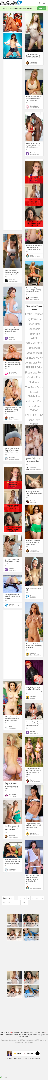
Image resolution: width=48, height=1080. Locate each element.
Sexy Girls (33, 597)
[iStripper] (12, 45)
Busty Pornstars (14, 374)
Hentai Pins (19, 1042)
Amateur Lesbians (35, 469)
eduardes (33, 467)
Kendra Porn (34, 377)
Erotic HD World (34, 335)
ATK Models (12, 794)
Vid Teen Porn (34, 401)
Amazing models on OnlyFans (18, 459)
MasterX (32, 501)
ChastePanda (34, 106)
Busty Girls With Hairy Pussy (38, 655)
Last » (24, 902)
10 (42, 898)
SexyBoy (11, 417)
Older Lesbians (13, 837)
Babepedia (34, 329)
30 (9, 902)
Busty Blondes (34, 108)
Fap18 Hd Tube (34, 415)
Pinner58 (32, 153)
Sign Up (42, 8)
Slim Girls (33, 502)
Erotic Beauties (34, 314)
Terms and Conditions (8, 1040)
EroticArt (32, 596)
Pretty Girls (33, 64)
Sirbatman (33, 653)
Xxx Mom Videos (34, 408)
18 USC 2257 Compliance (26, 1040)
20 (4, 902)
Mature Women (13, 281)
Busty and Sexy (34, 552)
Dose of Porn (34, 352)
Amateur (32, 698)
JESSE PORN (34, 367)
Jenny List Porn (34, 362)
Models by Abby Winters (37, 257)
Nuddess (34, 382)
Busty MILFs (12, 339)
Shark (10, 726)
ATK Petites (12, 796)
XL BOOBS (12, 372)
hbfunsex (12, 280)
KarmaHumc (12, 458)
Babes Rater (34, 324)
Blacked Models (34, 154)
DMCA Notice (42, 1040)
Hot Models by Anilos (36, 888)
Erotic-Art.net (22, 1058)
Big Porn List (34, 319)
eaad (31, 255)
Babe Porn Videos (34, 422)
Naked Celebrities (34, 394)
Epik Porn (34, 347)
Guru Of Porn (34, 342)
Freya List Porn (34, 372)
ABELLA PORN (34, 357)
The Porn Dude (34, 387)
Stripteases (29, 1042)
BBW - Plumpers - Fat (36, 782)
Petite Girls (12, 570)
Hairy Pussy (12, 728)
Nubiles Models (34, 835)
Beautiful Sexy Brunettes (16, 606)
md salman (33, 62)
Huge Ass (12, 871)
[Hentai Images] (12, 22)
